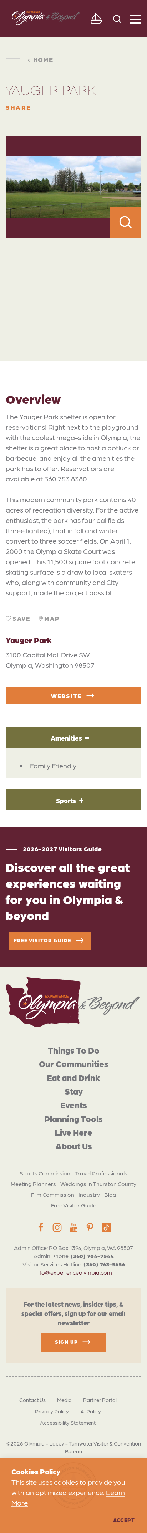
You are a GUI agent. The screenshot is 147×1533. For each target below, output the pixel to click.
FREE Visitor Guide (42, 940)
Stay (74, 1091)
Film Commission (52, 1194)
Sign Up (66, 1342)
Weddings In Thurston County (98, 1183)
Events (73, 1104)
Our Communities (73, 1063)
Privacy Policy (52, 1411)
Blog (110, 1194)
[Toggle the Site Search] (117, 18)
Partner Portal (100, 1400)
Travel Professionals (101, 1173)
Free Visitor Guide (73, 1205)
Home (43, 59)
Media (64, 1400)
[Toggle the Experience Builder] (96, 18)
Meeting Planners (33, 1183)
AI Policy (90, 1411)
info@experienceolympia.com (73, 1272)
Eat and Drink (73, 1077)
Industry (89, 1194)
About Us (73, 1145)
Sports (66, 800)
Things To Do (74, 1050)
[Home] (73, 1002)
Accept (124, 1520)
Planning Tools (73, 1118)
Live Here (73, 1132)
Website (66, 695)
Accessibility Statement (68, 1422)
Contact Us (32, 1400)
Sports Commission (45, 1173)
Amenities (66, 738)
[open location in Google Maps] (73, 283)
